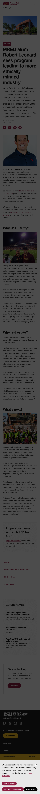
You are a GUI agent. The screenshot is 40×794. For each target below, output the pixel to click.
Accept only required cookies (13, 789)
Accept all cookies (9, 783)
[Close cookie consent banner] (36, 765)
